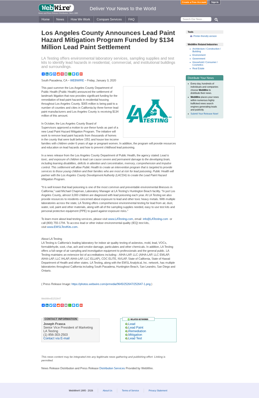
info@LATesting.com (155, 218)
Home (46, 19)
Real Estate (198, 68)
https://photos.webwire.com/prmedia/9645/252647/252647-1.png (111, 284)
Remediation (137, 331)
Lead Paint (135, 327)
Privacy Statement (158, 390)
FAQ (131, 19)
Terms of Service (130, 390)
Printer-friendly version (205, 36)
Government (198, 58)
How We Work (80, 19)
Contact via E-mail (56, 338)
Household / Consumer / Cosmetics (204, 63)
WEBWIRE (77, 80)
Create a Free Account (194, 2)
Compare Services (109, 19)
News (60, 19)
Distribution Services (112, 368)
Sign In (214, 2)
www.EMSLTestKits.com (62, 226)
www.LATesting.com (120, 218)
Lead (131, 324)
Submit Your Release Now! (204, 113)
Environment (199, 55)
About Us (107, 390)
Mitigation (135, 334)
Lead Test (135, 338)
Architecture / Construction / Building (206, 50)
